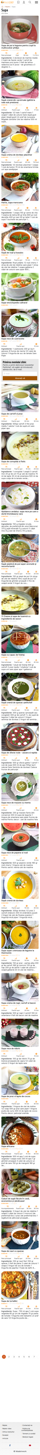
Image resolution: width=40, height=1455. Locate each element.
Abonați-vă (20, 378)
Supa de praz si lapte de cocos (15, 1096)
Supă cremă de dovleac (12, 900)
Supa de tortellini (9, 1301)
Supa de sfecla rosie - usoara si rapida (19, 752)
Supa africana (7, 1146)
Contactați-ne (27, 1425)
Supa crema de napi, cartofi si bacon (18, 1003)
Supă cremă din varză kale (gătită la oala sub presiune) (18, 101)
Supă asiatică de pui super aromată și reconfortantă (18, 565)
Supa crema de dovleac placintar (16, 155)
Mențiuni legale (28, 1437)
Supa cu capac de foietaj (12, 655)
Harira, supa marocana (12, 202)
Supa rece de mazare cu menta (16, 802)
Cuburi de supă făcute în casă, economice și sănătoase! (15, 1199)
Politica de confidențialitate (27, 1429)
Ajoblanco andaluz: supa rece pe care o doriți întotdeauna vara (19, 512)
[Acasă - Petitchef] (2, 7)
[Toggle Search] (29, 2)
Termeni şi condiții (29, 1434)
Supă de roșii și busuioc (12, 252)
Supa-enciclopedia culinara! (14, 302)
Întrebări (5, 1435)
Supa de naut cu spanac (12, 1251)
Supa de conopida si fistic (13, 461)
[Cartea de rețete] (18, 2)
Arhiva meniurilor (8, 1432)
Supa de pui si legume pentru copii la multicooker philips (18, 46)
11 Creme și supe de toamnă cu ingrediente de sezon (15, 617)
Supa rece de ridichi (10, 1048)
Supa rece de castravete (12, 339)
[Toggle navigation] (36, 2)
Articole (5, 1438)
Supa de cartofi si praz (12, 414)
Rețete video (7, 1428)
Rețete (5, 1425)
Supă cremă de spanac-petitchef (16, 702)
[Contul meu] (24, 2)
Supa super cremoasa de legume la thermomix (17, 951)
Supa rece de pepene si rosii (14, 852)
